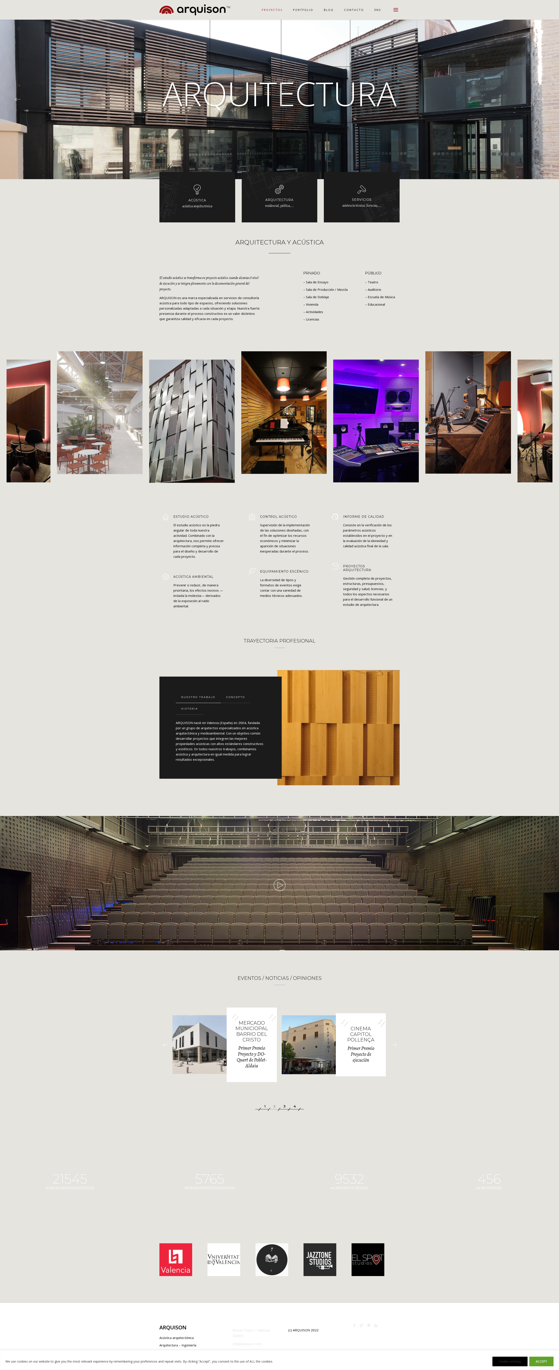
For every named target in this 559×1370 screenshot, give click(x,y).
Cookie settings (510, 1361)
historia (189, 708)
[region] (279, 1360)
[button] (264, 1106)
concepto (235, 697)
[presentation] (165, 1045)
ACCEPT (541, 1361)
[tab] (198, 697)
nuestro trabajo (198, 697)
